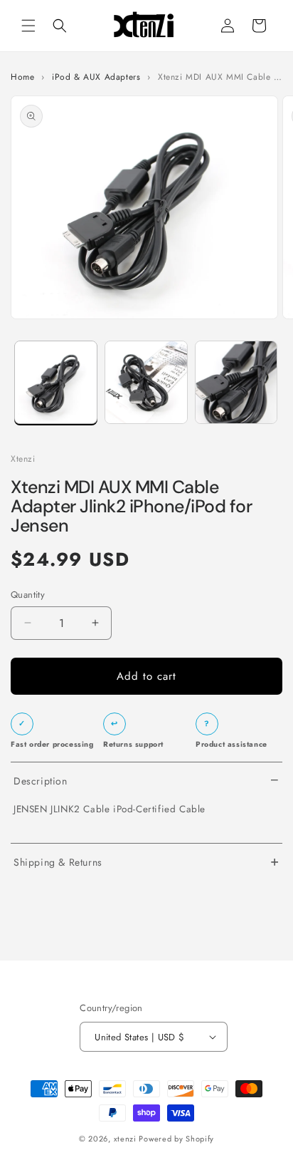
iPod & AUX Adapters (96, 77)
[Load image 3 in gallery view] (236, 382)
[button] (28, 25)
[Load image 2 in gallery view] (146, 382)
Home (22, 77)
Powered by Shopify (176, 1138)
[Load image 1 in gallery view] (55, 382)
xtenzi (125, 1138)
